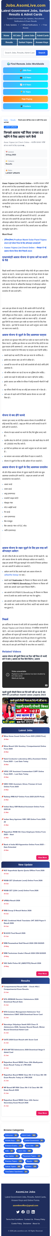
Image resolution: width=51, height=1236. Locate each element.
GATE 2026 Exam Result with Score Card (21, 1040)
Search (41, 53)
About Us (36, 1223)
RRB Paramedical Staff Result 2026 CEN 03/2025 (24, 943)
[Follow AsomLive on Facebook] (23, 1211)
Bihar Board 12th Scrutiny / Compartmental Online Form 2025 (25, 747)
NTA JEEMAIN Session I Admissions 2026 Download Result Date (21, 1000)
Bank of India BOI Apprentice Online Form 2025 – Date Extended (24, 845)
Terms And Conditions (14, 1219)
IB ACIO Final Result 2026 (14, 933)
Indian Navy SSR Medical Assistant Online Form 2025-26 (24, 808)
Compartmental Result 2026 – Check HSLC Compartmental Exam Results (22, 988)
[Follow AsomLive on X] (18, 1211)
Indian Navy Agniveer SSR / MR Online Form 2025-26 (25, 820)
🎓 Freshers (25, 106)
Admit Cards (43, 36)
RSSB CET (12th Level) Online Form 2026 (21, 890)
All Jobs (17, 36)
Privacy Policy (39, 1219)
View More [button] (42, 857)
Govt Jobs (32, 1146)
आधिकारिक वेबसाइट (11, 575)
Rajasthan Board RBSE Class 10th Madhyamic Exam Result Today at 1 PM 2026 (23, 1063)
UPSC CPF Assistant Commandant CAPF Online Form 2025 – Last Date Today (24, 772)
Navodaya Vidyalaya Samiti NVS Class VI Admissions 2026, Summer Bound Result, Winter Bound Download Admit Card (24, 1027)
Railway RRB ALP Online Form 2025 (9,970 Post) (24, 797)
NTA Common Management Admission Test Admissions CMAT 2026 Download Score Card (23, 1013)
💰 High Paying (25, 99)
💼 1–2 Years (25, 77)
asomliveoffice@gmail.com (25, 1205)
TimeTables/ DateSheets (16, 1172)
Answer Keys (42, 42)
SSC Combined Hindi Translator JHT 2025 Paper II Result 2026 (25, 922)
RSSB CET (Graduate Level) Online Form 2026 (23, 880)
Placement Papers (31, 1156)
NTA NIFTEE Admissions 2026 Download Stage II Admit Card (24, 1051)
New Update (11, 1156)
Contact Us (28, 1219)
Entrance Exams (13, 1146)
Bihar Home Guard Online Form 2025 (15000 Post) (25, 736)
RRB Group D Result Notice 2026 (17, 911)
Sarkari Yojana (25, 42)
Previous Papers (13, 1161)
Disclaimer (27, 1223)
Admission (10, 1135)
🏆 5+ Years (25, 92)
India (8, 1151)
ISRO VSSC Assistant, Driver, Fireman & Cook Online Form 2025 (23, 785)
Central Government (33, 1140)
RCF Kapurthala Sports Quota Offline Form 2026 (24, 870)
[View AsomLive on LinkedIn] (33, 1211)
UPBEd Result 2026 (12, 900)
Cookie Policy (16, 1223)
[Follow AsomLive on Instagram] (28, 1211)
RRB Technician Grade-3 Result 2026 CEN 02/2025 (25, 953)
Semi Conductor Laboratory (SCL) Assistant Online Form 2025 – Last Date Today (25, 760)
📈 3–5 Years (25, 85)
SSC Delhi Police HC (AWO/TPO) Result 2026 (22, 963)
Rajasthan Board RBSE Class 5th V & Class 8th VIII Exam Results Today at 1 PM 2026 (25, 1076)
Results (9, 42)
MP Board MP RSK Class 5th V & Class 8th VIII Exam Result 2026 (23, 1088)
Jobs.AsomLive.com (26, 5)
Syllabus (30, 1166)
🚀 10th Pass (25, 70)
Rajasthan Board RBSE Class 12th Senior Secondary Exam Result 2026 (21, 1101)
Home (6, 36)
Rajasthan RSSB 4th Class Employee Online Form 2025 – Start (25, 833)
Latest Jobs (29, 36)
